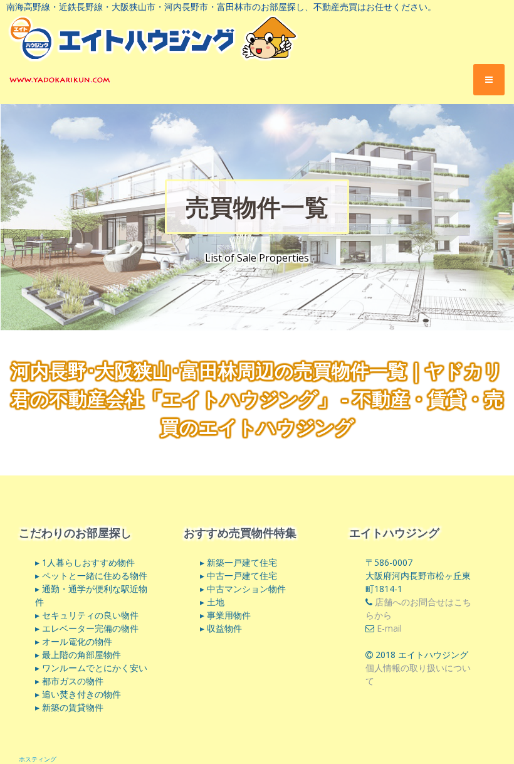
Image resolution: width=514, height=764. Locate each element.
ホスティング (37, 759)
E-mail (389, 628)
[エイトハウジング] (59, 79)
